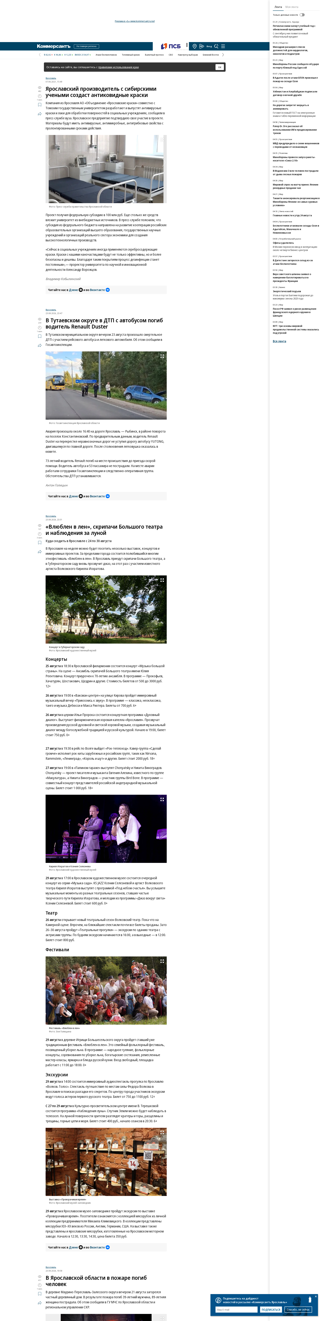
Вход (209, 46)
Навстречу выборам (188, 54)
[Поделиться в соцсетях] (40, 114)
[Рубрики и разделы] (223, 46)
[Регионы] (194, 46)
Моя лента (291, 7)
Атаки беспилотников (106, 54)
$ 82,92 (47, 54)
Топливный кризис (131, 54)
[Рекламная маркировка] (187, 45)
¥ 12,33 (67, 54)
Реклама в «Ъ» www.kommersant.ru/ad (135, 21)
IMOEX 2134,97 (82, 54)
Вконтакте (97, 290)
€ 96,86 (57, 54)
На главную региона (86, 46)
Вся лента (279, 341)
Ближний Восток (211, 54)
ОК (219, 67)
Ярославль (51, 78)
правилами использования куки (118, 67)
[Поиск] (216, 46)
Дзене (73, 290)
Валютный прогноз (154, 54)
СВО (171, 54)
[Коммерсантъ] (53, 46)
